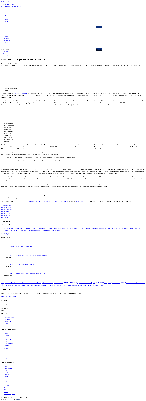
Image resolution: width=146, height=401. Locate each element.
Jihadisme (6, 352)
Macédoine (31, 285)
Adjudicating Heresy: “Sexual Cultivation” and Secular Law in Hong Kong (24, 230)
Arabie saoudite (8, 368)
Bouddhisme (7, 335)
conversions (49, 283)
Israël (12, 285)
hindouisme (129, 283)
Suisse (85, 285)
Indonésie (137, 283)
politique (54, 285)
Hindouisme (7, 345)
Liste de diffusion (8, 6)
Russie (71, 285)
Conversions (7, 339)
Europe (105, 283)
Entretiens (6, 17)
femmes (118, 283)
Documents (7, 19)
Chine (32, 283)
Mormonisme (7, 356)
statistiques (80, 285)
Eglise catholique (57, 283)
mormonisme (36, 285)
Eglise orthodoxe (70, 283)
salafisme (75, 285)
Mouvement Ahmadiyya (21, 93)
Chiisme (6, 337)
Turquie (96, 285)
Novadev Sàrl (18, 399)
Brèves (6, 21)
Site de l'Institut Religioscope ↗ (9, 296)
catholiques (27, 283)
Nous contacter (17, 6)
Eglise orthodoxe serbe (82, 283)
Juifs (5, 354)
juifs (24, 285)
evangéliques (112, 283)
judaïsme (21, 285)
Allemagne (3, 283)
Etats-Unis (100, 283)
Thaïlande (92, 285)
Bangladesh (10, 55)
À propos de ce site (9, 317)
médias (50, 285)
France (123, 283)
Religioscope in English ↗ (10, 4)
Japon (5, 383)
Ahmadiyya (4, 55)
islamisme (8, 285)
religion (59, 285)
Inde (133, 283)
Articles (6, 15)
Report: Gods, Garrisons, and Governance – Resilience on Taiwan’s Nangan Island (70, 228)
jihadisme (16, 285)
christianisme (37, 283)
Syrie (89, 285)
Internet (142, 283)
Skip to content (5, 1)
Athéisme (6, 333)
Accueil (6, 13)
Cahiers (6, 23)
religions (65, 285)
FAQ (2, 6)
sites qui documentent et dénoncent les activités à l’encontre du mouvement (48, 201)
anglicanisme (8, 283)
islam (3, 285)
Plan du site (7, 319)
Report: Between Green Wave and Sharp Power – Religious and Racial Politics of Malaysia (116, 228)
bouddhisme (14, 283)
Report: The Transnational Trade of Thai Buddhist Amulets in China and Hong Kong (26, 228)
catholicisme (21, 283)
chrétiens (44, 283)
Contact (6, 323)
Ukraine (100, 285)
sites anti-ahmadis (80, 201)
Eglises (89, 283)
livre (27, 285)
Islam (5, 350)
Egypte (93, 283)
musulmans (43, 285)
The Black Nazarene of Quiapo (52, 230)
